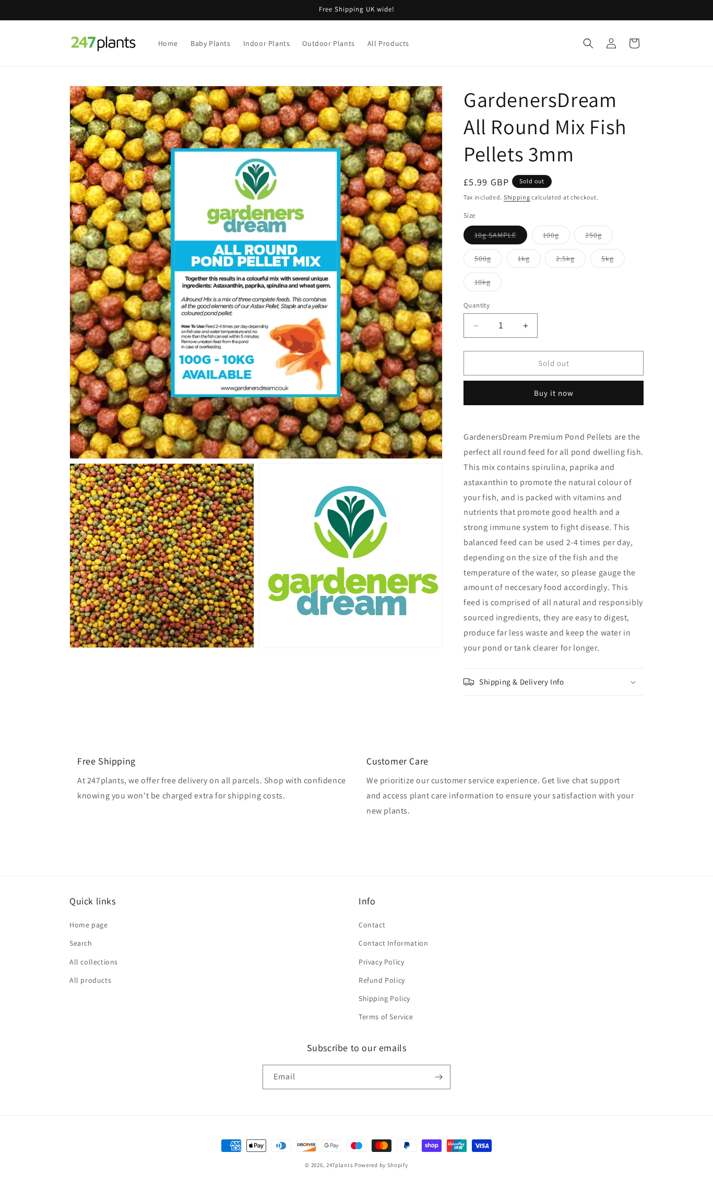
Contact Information (393, 943)
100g (556, 237)
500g (488, 260)
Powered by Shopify (381, 1165)
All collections (93, 962)
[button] (588, 43)
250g (599, 237)
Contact (372, 924)
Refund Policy (382, 980)
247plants (339, 1165)
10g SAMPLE (500, 237)
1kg (529, 260)
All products (90, 980)
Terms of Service (386, 1016)
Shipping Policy (384, 998)
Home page (88, 924)
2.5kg (571, 260)
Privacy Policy (381, 962)
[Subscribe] (438, 1077)
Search (80, 943)
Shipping (517, 197)
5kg (613, 260)
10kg (488, 284)
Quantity (477, 305)
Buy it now (554, 393)
